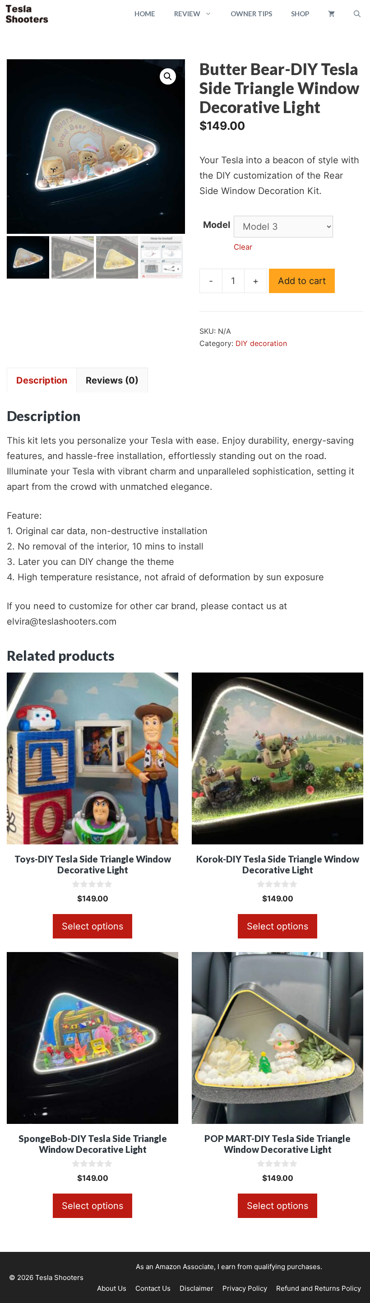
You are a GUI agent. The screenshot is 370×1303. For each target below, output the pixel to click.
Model (216, 224)
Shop (300, 13)
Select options (92, 926)
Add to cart (302, 280)
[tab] (42, 380)
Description (41, 380)
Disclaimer (196, 1288)
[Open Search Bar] (357, 14)
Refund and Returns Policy (318, 1288)
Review (187, 13)
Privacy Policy (244, 1288)
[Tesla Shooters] (27, 14)
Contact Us (153, 1288)
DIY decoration (261, 343)
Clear (243, 246)
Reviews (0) (112, 380)
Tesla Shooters (59, 1277)
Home (144, 13)
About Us (111, 1288)
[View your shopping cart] (331, 14)
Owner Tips (251, 13)
